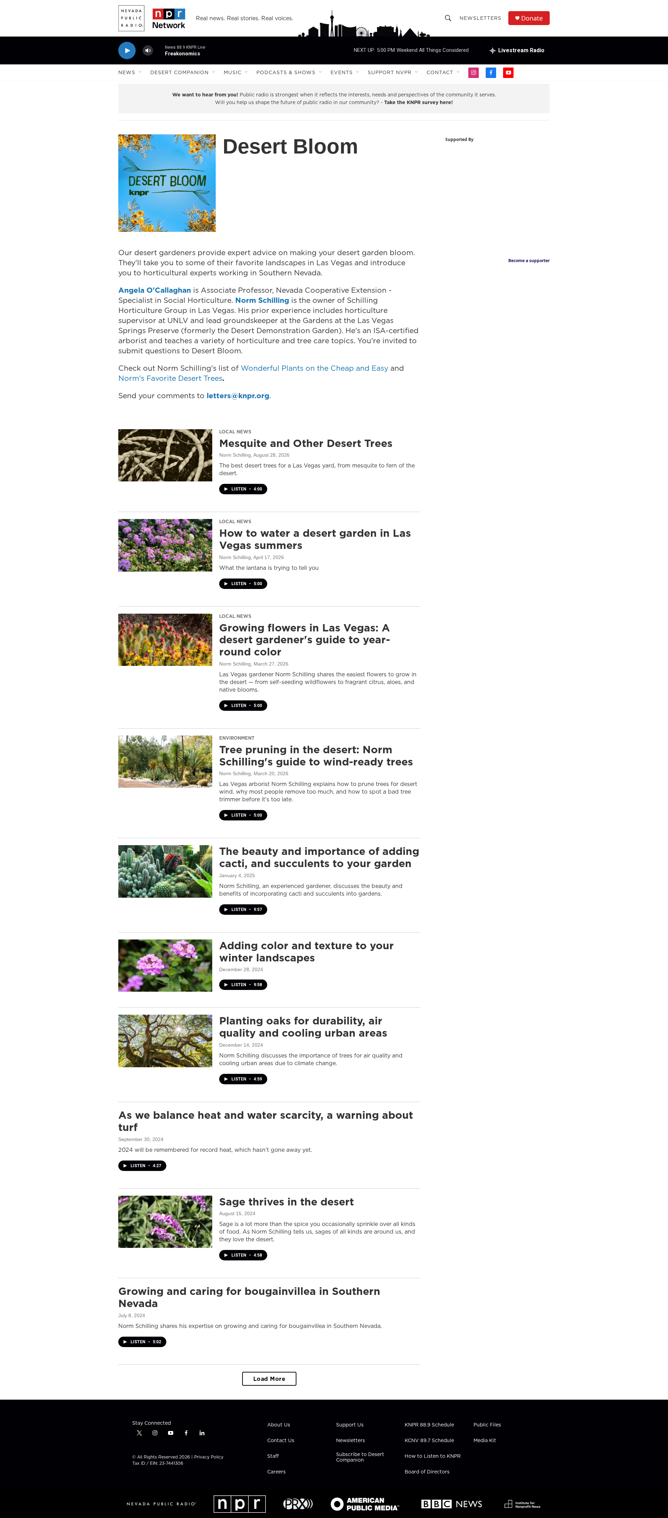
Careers (276, 1472)
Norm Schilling (235, 455)
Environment (236, 738)
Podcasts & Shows (286, 72)
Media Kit (485, 1441)
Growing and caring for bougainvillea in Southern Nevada (249, 1297)
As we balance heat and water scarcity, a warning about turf (265, 1121)
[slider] (159, 50)
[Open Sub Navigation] (140, 72)
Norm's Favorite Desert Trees (170, 378)
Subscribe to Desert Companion (360, 1457)
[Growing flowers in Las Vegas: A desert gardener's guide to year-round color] (165, 640)
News (126, 72)
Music (232, 72)
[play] (127, 51)
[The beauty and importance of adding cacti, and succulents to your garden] (165, 871)
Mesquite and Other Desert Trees (305, 443)
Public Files (487, 1425)
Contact (440, 72)
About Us (278, 1425)
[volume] (148, 50)
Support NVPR (390, 72)
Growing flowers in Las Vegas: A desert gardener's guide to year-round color (304, 639)
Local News (235, 431)
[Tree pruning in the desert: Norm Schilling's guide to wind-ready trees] (165, 762)
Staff (273, 1456)
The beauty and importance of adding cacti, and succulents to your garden (319, 857)
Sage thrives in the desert (286, 1201)
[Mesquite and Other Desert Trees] (165, 455)
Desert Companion (179, 72)
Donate (532, 18)
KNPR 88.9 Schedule (429, 1425)
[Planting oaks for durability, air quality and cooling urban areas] (165, 1041)
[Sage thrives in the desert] (165, 1222)
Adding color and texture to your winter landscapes (306, 951)
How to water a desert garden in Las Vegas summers (315, 539)
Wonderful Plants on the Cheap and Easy (314, 368)
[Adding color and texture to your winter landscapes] (165, 965)
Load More (269, 1379)
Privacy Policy (208, 1457)
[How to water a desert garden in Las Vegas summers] (165, 545)
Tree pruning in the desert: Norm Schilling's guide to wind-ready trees (316, 755)
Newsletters (480, 18)
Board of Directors (427, 1472)
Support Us (350, 1425)
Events (342, 72)
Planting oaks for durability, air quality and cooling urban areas (303, 1026)
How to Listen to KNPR (433, 1456)
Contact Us (280, 1441)
